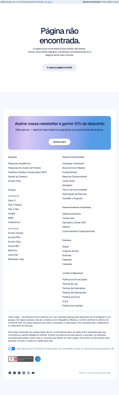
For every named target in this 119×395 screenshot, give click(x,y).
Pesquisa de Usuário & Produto (24, 167)
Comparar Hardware (73, 163)
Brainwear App (16, 259)
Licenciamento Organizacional (78, 231)
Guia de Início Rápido (73, 167)
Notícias (66, 255)
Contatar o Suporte (72, 198)
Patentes (67, 259)
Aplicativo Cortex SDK (74, 222)
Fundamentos (69, 172)
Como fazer (68, 180)
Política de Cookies (72, 305)
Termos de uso (70, 283)
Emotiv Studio (15, 232)
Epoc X (12, 200)
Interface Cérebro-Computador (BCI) (27, 172)
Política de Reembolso (74, 292)
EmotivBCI (13, 246)
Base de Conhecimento (74, 176)
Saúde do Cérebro (17, 176)
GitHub (66, 226)
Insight (11, 213)
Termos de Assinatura (73, 288)
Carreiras (67, 264)
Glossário (67, 185)
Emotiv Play (14, 180)
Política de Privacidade (74, 279)
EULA (65, 301)
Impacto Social (70, 251)
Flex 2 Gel (13, 209)
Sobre (65, 246)
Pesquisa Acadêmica (19, 163)
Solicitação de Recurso (74, 194)
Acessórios (14, 222)
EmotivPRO (14, 237)
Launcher (13, 254)
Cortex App (68, 218)
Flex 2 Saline (15, 204)
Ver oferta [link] (46, 2)
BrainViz (12, 250)
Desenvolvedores (71, 213)
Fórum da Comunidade (74, 189)
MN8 (10, 217)
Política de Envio (71, 296)
